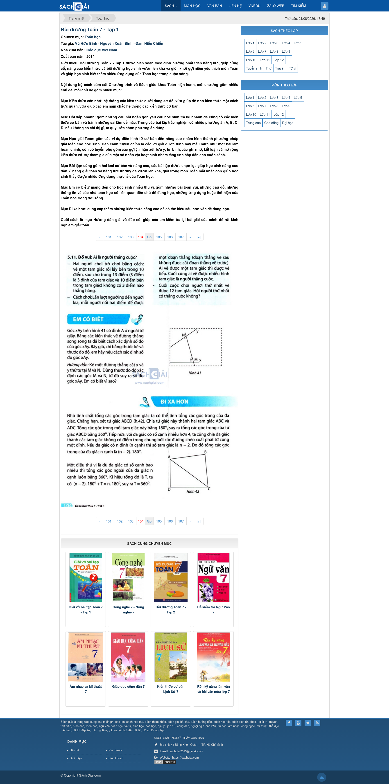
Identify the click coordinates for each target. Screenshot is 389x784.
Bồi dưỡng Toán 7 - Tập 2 (171, 609)
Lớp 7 (262, 51)
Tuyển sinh (254, 68)
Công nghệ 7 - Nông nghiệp (128, 609)
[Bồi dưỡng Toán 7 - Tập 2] (171, 577)
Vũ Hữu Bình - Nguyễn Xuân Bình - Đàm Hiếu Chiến (119, 43)
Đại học (287, 122)
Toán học (93, 36)
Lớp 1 (250, 43)
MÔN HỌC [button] (192, 5)
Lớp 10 (251, 59)
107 (181, 236)
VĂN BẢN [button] (214, 5)
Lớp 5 (298, 43)
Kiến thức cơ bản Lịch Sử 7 (170, 689)
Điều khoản (116, 758)
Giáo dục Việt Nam (101, 49)
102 (119, 236)
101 (108, 236)
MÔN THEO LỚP (284, 85)
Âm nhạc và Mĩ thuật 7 (86, 689)
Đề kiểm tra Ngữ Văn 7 (213, 609)
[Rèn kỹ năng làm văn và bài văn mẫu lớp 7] (213, 657)
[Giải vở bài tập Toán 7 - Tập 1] (86, 577)
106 (170, 236)
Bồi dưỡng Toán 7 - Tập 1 (90, 29)
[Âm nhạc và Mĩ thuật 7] (86, 657)
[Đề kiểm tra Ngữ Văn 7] (213, 577)
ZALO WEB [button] (275, 5)
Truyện (280, 68)
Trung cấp (253, 122)
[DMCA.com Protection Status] (166, 761)
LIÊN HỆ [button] (235, 5)
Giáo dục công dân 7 (128, 686)
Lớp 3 (274, 43)
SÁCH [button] (170, 5)
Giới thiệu (76, 758)
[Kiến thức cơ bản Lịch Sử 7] (171, 657)
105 (159, 236)
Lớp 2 (262, 43)
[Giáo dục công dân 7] (128, 657)
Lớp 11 (265, 59)
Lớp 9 (286, 51)
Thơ (268, 68)
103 (130, 236)
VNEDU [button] (254, 5)
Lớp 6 (250, 51)
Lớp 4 (286, 43)
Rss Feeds (116, 750)
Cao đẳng (271, 122)
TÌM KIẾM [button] (298, 5)
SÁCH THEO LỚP (284, 30)
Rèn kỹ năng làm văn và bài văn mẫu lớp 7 (213, 689)
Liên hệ (74, 750)
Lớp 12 (279, 59)
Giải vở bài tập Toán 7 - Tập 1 (86, 609)
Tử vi (292, 68)
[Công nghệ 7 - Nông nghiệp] (128, 577)
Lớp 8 (274, 51)
